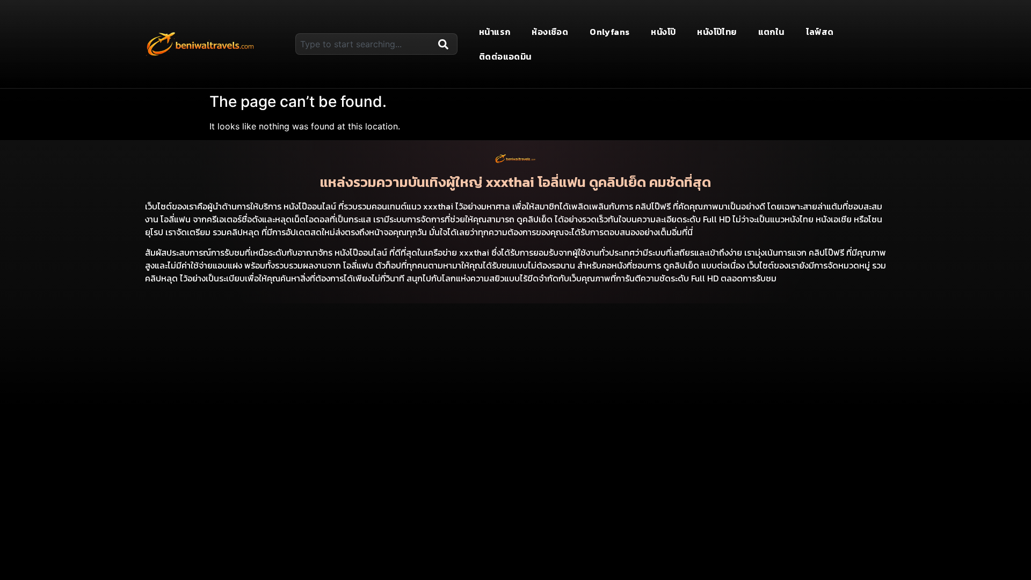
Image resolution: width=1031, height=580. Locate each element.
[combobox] (364, 44)
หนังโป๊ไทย (716, 31)
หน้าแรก (494, 31)
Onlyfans (609, 31)
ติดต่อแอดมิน (505, 56)
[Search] (446, 44)
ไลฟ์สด (820, 31)
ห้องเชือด (550, 31)
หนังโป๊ (663, 31)
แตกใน (771, 31)
